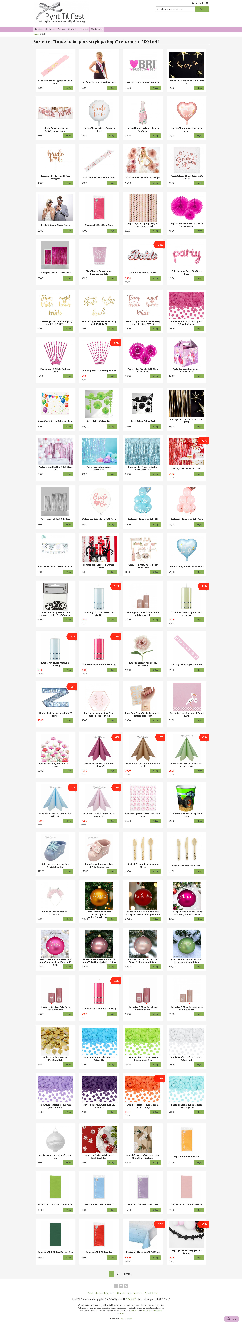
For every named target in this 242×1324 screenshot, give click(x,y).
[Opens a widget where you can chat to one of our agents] (231, 1319)
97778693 (131, 1299)
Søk (202, 9)
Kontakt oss (97, 29)
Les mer (135, 1311)
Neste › (127, 1274)
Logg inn (84, 29)
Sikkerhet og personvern (129, 1293)
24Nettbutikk (126, 1318)
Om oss (61, 29)
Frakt (90, 1293)
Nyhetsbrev (151, 1293)
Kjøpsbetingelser (105, 1293)
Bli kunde (50, 29)
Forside (38, 29)
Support (72, 29)
